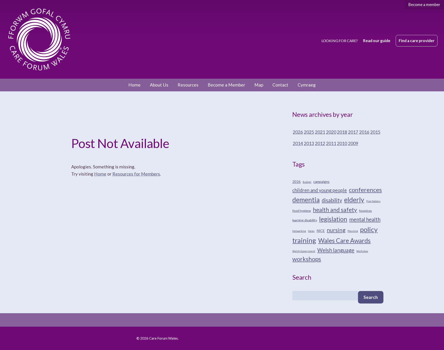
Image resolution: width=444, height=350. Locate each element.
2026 (298, 132)
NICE (321, 231)
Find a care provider (417, 40)
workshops (306, 259)
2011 (331, 143)
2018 (342, 132)
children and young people (319, 190)
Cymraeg (307, 84)
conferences (365, 189)
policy (369, 229)
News (311, 230)
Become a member (424, 4)
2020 (331, 132)
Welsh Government (303, 251)
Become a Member (226, 84)
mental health (364, 219)
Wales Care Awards (344, 240)
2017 (353, 132)
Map (258, 84)
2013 (309, 143)
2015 (375, 132)
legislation (333, 219)
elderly (354, 200)
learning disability (304, 220)
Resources (188, 84)
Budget (307, 181)
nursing (336, 229)
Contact (280, 84)
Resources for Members (136, 174)
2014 (298, 143)
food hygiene (301, 211)
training (304, 240)
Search (371, 297)
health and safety (335, 209)
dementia (306, 200)
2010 (342, 143)
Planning (353, 230)
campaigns (321, 182)
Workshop (362, 251)
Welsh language (335, 250)
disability (332, 200)
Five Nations (373, 201)
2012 (320, 143)
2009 (353, 143)
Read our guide (376, 40)
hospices (365, 211)
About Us (159, 84)
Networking (299, 230)
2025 (309, 132)
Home (134, 84)
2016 (364, 132)
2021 (320, 132)
